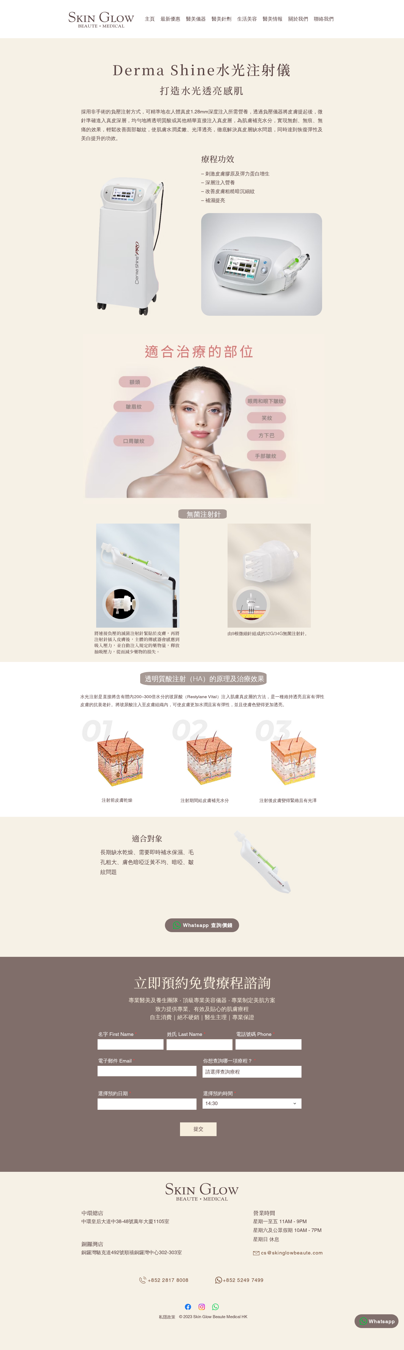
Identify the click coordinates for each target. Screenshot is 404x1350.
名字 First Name (116, 1034)
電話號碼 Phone (254, 1034)
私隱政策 (167, 1317)
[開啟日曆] (189, 1104)
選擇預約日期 (116, 1093)
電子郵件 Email (115, 1060)
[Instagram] (202, 1307)
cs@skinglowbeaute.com (292, 1253)
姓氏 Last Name (184, 1034)
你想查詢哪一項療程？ (228, 1060)
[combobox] (252, 1072)
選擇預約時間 (218, 1093)
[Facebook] (188, 1307)
